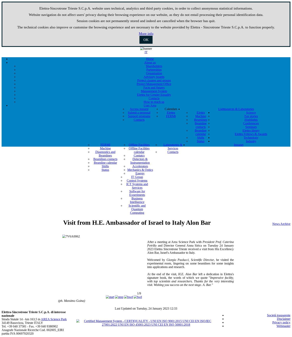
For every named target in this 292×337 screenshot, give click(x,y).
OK (146, 40)
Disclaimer (283, 319)
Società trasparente (278, 315)
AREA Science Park (54, 319)
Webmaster (283, 326)
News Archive (281, 224)
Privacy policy (281, 322)
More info (146, 34)
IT (146, 52)
